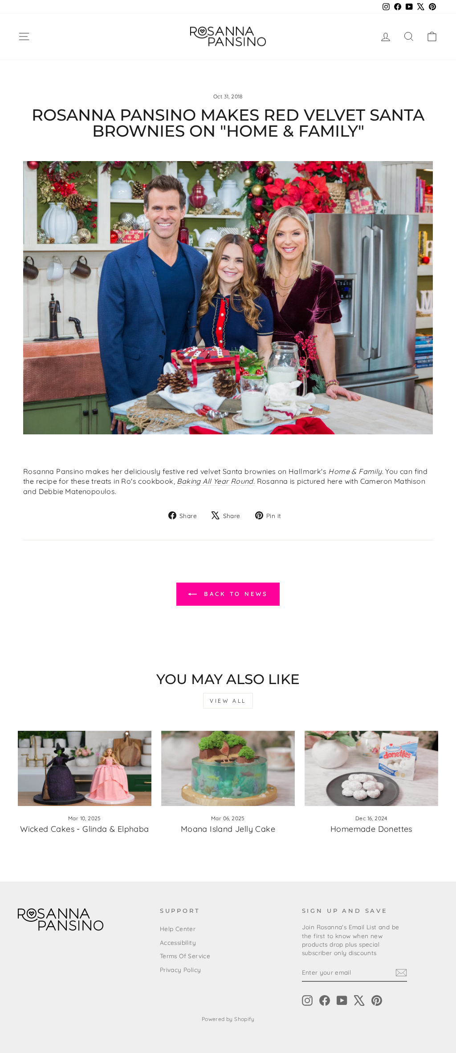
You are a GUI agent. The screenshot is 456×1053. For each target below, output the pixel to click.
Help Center (177, 928)
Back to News (234, 593)
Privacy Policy (180, 969)
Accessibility (178, 942)
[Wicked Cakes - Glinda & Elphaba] (84, 768)
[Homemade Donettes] (371, 768)
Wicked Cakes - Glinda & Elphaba (84, 829)
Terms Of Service (185, 956)
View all (228, 700)
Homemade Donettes (371, 829)
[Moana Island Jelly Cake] (228, 768)
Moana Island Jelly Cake (228, 829)
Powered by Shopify (228, 1019)
